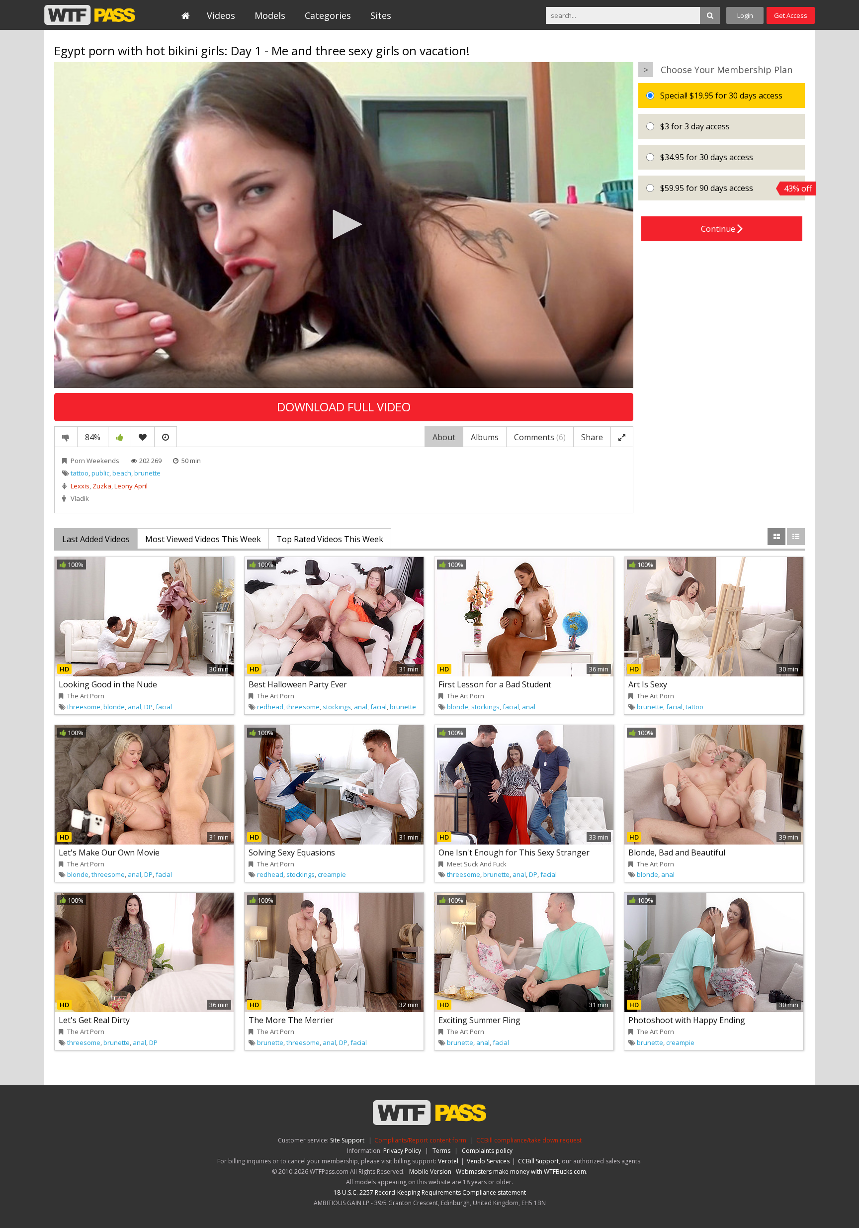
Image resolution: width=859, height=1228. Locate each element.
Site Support (347, 1140)
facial (164, 706)
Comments (540, 437)
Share (592, 437)
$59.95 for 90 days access (731, 188)
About (443, 437)
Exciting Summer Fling (479, 1020)
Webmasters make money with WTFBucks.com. (522, 1171)
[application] (343, 225)
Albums (485, 437)
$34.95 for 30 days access (705, 157)
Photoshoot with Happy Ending (686, 1020)
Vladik (80, 498)
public (100, 473)
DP (148, 706)
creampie (332, 874)
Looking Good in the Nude (108, 684)
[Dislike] (66, 436)
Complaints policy (487, 1150)
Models (270, 15)
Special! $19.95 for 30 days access (720, 95)
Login (745, 15)
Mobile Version (430, 1171)
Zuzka (101, 485)
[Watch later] (165, 436)
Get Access (790, 15)
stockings (337, 706)
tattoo (79, 473)
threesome (83, 706)
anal (134, 706)
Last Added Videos (96, 539)
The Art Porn (85, 695)
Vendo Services (488, 1161)
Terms (441, 1150)
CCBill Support (538, 1161)
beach (121, 473)
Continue (719, 228)
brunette (147, 473)
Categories (328, 15)
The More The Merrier (291, 1020)
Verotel (448, 1161)
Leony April (131, 485)
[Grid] (776, 536)
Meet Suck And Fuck (477, 863)
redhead (270, 706)
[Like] (119, 436)
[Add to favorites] (143, 436)
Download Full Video (344, 406)
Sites (380, 15)
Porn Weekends (95, 460)
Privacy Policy (402, 1150)
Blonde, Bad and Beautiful (676, 852)
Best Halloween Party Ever (298, 684)
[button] (344, 224)
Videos (221, 15)
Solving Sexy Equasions (292, 852)
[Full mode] (621, 436)
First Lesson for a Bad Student (494, 684)
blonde (114, 706)
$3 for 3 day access (694, 126)
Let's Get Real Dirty (94, 1020)
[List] (796, 536)
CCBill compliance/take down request (529, 1140)
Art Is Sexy (647, 684)
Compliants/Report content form (420, 1140)
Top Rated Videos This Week (329, 539)
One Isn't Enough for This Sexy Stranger (514, 852)
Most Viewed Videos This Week (203, 539)
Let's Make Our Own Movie (109, 852)
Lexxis (80, 485)
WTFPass (89, 15)
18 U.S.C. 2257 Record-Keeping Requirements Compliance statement (430, 1192)
